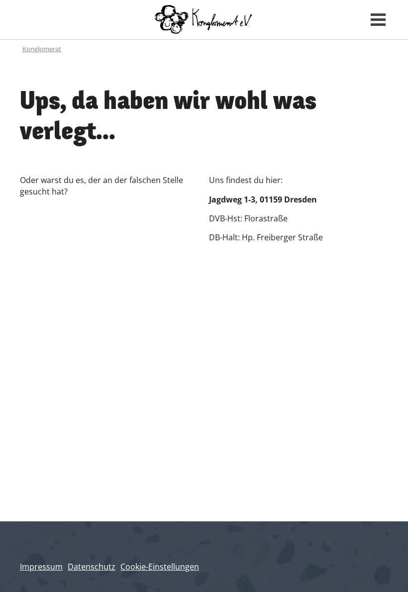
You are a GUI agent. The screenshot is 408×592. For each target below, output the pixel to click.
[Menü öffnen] (378, 19)
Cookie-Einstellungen (159, 566)
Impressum (41, 566)
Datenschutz (91, 566)
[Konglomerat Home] (204, 19)
